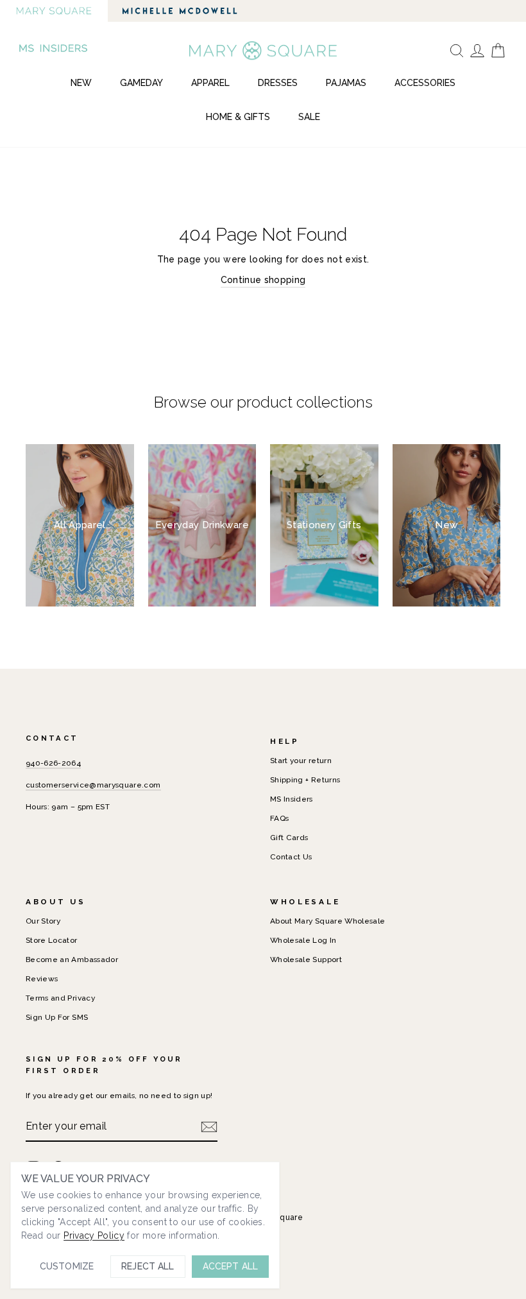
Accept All (230, 1266)
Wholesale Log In (303, 940)
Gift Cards (289, 837)
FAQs (279, 818)
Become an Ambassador (72, 959)
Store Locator (52, 940)
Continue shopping (263, 280)
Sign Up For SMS (57, 1017)
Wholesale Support (306, 959)
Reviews (42, 978)
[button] (54, 50)
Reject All (147, 1266)
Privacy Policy (94, 1235)
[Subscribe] (209, 1126)
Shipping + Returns (305, 779)
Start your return (301, 760)
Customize (67, 1266)
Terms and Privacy (60, 998)
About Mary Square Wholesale (327, 920)
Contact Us (291, 856)
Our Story (43, 920)
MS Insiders (291, 799)
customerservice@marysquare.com (93, 784)
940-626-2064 (53, 763)
